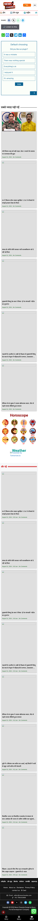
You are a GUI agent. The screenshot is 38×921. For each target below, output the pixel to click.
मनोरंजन (21, 881)
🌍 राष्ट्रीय (27, 13)
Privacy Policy (30, 887)
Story (6, 919)
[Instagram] (21, 902)
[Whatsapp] (30, 902)
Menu (19, 919)
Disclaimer (20, 887)
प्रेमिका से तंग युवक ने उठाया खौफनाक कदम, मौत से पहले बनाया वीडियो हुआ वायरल (18, 404)
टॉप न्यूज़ (9, 881)
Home (5, 887)
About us (12, 887)
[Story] (6, 917)
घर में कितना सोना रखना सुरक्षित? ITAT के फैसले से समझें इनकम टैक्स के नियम (18, 201)
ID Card (23, 890)
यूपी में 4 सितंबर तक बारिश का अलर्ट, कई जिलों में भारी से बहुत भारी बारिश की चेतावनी (19, 765)
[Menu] (19, 917)
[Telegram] (25, 902)
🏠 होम (2, 13)
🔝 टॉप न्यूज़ (14, 13)
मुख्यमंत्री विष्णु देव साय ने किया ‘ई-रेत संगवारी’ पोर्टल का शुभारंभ (18, 303)
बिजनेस (16, 881)
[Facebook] (7, 902)
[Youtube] (12, 902)
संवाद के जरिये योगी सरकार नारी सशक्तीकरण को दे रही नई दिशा (18, 251)
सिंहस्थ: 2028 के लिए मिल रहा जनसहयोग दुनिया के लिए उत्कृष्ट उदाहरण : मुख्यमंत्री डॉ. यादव (18, 870)
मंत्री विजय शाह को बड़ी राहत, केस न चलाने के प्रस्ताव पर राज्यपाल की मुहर (18, 152)
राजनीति (27, 881)
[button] (9, 20)
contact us (16, 890)
